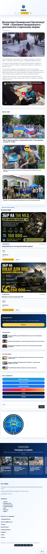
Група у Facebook (23, 382)
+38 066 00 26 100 (5, 519)
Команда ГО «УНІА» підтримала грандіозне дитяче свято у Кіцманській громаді (21, 200)
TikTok (23, 393)
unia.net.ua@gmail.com (6, 521)
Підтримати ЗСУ (7, 503)
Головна (5, 501)
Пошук (4, 404)
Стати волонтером (8, 505)
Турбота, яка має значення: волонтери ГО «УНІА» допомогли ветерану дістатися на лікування (22, 170)
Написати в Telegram (23, 379)
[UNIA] (23, 3)
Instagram (23, 389)
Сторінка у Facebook (23, 386)
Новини (5, 511)
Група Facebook (5, 527)
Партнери (5, 509)
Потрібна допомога (8, 506)
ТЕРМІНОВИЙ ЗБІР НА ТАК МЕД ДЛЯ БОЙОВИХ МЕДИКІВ (17, 246)
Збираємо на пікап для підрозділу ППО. (13, 296)
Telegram (3, 524)
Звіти (4, 508)
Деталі (17, 259)
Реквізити (23, 324)
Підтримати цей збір (8, 259)
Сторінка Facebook (5, 529)
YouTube (23, 396)
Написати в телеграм (15, 13)
